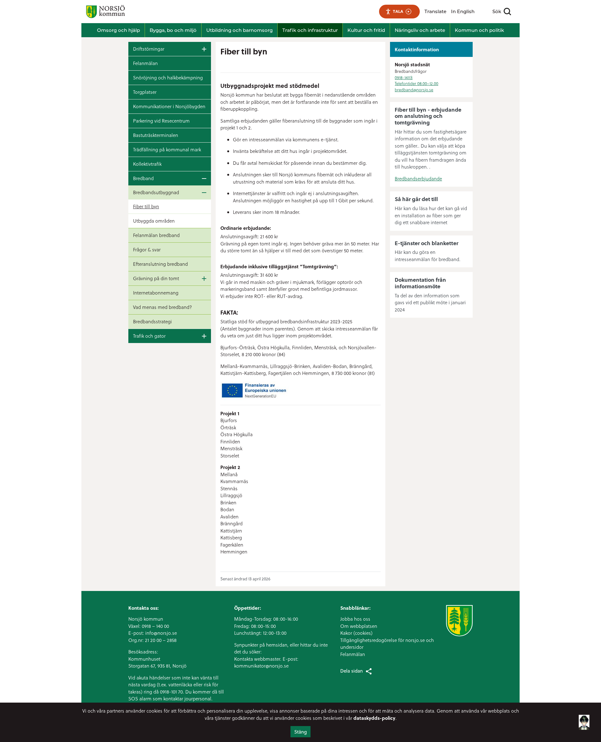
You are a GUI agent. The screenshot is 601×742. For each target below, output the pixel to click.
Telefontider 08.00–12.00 (416, 83)
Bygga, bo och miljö (173, 30)
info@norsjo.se (161, 632)
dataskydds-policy (374, 717)
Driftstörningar (148, 48)
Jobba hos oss (355, 618)
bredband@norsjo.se (414, 90)
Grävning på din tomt (156, 278)
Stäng (300, 731)
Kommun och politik (479, 30)
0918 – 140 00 (155, 626)
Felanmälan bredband (156, 235)
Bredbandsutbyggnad (156, 192)
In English (463, 11)
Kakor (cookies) (356, 632)
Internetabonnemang (155, 292)
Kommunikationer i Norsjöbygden (169, 106)
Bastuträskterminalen (155, 135)
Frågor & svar (147, 249)
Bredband (143, 178)
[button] (584, 726)
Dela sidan (351, 670)
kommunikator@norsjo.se (261, 665)
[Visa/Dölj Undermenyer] (204, 49)
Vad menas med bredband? (162, 307)
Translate (435, 11)
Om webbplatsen (358, 626)
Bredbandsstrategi (152, 321)
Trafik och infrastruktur (310, 30)
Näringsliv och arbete (420, 30)
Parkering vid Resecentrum (161, 120)
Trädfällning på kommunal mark (167, 149)
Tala (398, 11)
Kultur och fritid (366, 30)
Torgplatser (145, 91)
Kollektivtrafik (147, 163)
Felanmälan (145, 63)
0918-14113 (404, 77)
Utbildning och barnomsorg (239, 30)
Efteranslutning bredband (160, 263)
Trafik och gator (149, 335)
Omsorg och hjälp (118, 30)
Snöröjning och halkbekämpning (168, 77)
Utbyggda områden (154, 220)
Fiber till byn (146, 206)
